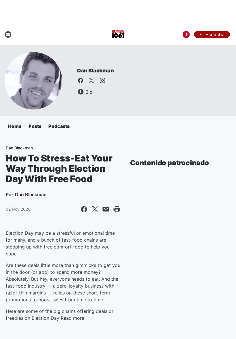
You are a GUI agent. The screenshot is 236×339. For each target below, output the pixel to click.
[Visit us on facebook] (80, 80)
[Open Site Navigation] (8, 34)
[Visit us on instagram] (102, 80)
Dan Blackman (95, 71)
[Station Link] (118, 34)
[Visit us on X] (91, 80)
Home (15, 126)
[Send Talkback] (186, 34)
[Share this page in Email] (106, 209)
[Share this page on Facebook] (84, 209)
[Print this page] (117, 209)
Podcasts (59, 126)
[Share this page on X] (95, 209)
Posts (34, 126)
